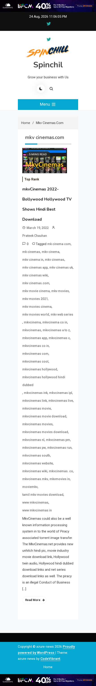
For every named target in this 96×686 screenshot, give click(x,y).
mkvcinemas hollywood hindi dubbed (43, 381)
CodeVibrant (50, 659)
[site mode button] (41, 89)
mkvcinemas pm (58, 440)
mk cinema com (59, 244)
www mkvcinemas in (37, 510)
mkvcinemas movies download (45, 432)
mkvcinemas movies (37, 424)
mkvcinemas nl (33, 440)
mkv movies (60, 291)
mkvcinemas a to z (56, 330)
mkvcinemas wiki (34, 471)
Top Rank (31, 179)
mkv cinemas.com (35, 283)
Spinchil (48, 64)
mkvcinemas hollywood (39, 369)
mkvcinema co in (54, 322)
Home (48, 667)
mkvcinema (32, 322)
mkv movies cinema (37, 306)
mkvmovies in (60, 479)
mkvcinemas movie (36, 408)
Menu (45, 104)
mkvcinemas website (37, 463)
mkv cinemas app (35, 267)
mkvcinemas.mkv (35, 479)
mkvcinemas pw (34, 447)
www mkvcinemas (35, 502)
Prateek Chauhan (34, 235)
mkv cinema (50, 252)
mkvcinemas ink (36, 393)
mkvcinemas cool (35, 361)
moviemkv (30, 487)
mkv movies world (35, 314)
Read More (32, 600)
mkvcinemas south (36, 455)
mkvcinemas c (59, 338)
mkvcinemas (31, 330)
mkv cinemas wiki (35, 275)
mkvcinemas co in (35, 346)
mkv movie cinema (36, 291)
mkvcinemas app (34, 338)
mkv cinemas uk (61, 267)
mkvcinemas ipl (60, 393)
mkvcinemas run (59, 447)
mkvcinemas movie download (44, 416)
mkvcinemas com (35, 353)
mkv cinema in (32, 259)
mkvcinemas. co (61, 471)
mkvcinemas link (34, 400)
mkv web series (62, 314)
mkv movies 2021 (35, 299)
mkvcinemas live (60, 400)
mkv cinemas (54, 259)
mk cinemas (31, 252)
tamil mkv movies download (42, 494)
